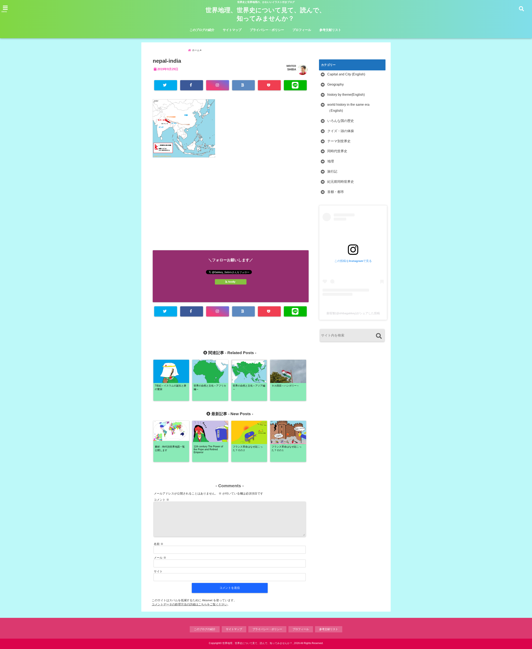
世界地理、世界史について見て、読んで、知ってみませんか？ (265, 14)
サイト (158, 571)
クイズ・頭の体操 (340, 131)
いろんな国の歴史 (340, 121)
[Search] (378, 336)
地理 (330, 161)
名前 (158, 544)
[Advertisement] (231, 209)
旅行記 (332, 171)
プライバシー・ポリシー (267, 30)
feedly (232, 281)
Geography (335, 84)
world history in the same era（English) (348, 107)
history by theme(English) (346, 94)
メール (160, 557)
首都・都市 (335, 192)
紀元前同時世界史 (340, 181)
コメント (161, 499)
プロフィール (301, 30)
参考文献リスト (330, 30)
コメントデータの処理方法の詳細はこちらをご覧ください (189, 604)
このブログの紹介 (202, 30)
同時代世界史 (337, 151)
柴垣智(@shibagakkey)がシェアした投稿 (353, 313)
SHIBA (291, 69)
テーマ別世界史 (339, 141)
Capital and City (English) (346, 74)
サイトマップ (232, 30)
